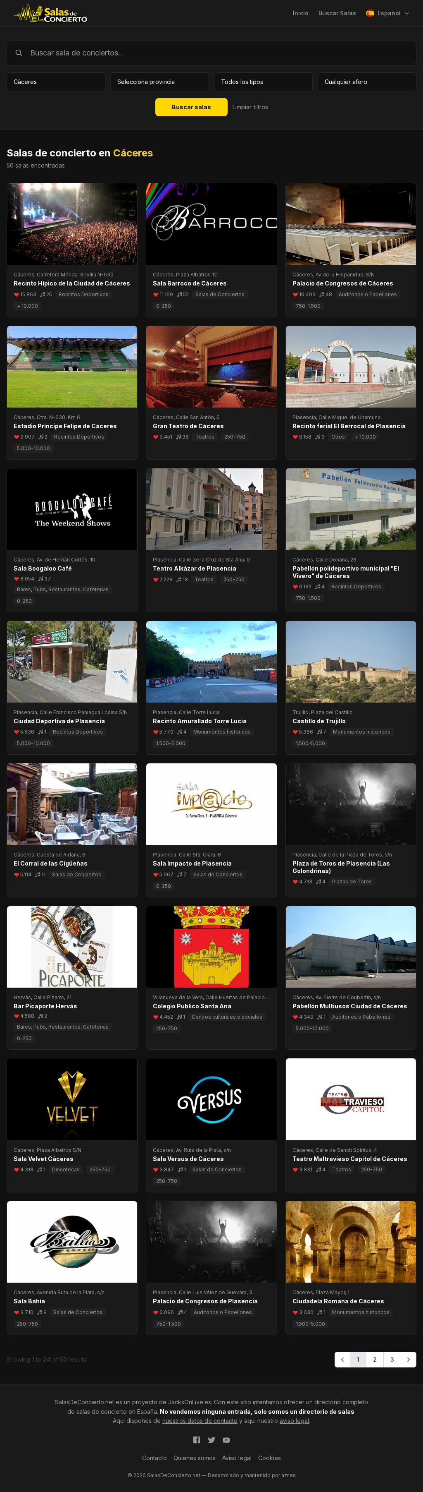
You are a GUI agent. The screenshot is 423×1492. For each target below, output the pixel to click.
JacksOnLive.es (189, 1402)
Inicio (301, 13)
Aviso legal (237, 1457)
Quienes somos (194, 1457)
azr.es (288, 1475)
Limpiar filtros (250, 106)
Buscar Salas (337, 13)
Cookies (269, 1457)
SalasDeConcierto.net (84, 1402)
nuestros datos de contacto (200, 1420)
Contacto (154, 1457)
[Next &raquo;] (408, 1359)
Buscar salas (191, 106)
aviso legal (294, 1420)
